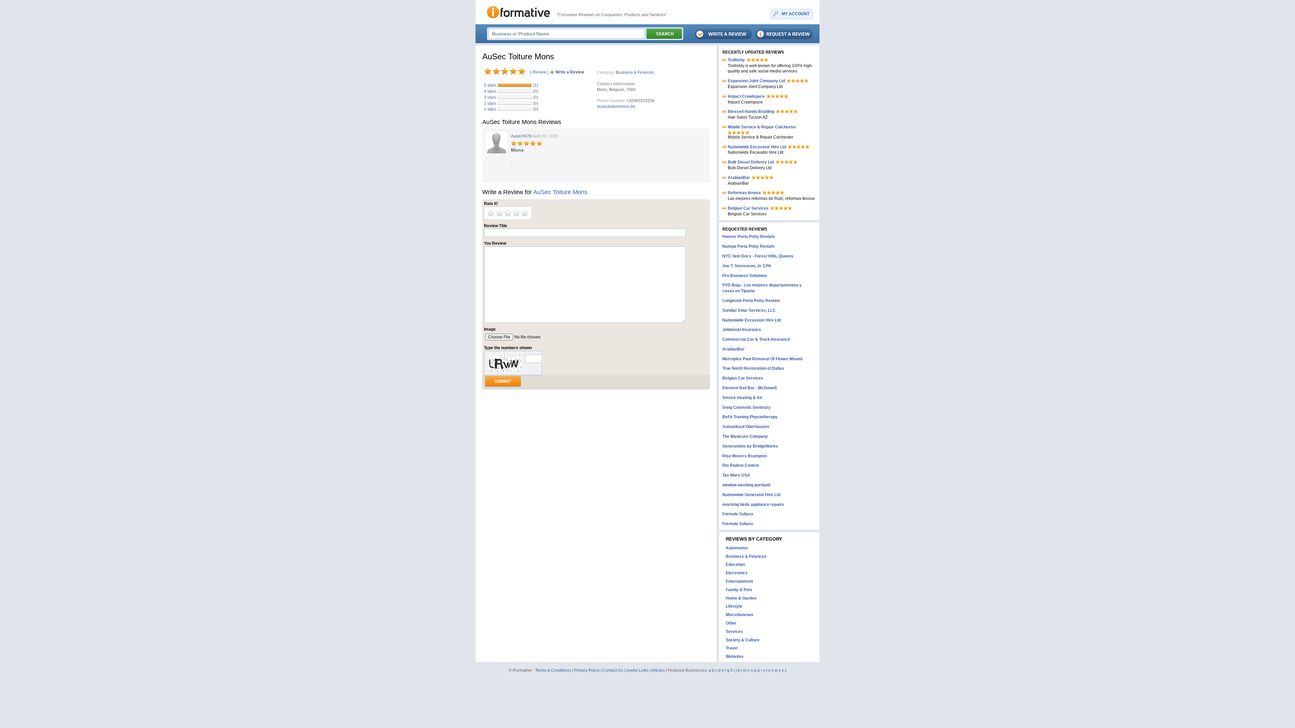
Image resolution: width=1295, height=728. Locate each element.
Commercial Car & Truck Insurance (756, 339)
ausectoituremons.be (616, 106)
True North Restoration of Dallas (753, 368)
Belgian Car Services (748, 208)
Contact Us (613, 670)
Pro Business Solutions (744, 275)
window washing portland (746, 485)
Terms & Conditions (553, 670)
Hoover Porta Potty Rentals (748, 236)
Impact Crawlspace (746, 96)
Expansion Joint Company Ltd (756, 81)
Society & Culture (742, 640)
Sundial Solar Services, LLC (749, 310)
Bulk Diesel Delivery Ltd (751, 162)
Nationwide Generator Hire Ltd (751, 494)
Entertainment (739, 581)
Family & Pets (739, 589)
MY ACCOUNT (795, 13)
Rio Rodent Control (740, 465)
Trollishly (736, 60)
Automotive (737, 548)
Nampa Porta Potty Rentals (748, 246)
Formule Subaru (737, 514)
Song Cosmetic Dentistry (746, 407)
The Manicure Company (745, 436)
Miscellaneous (739, 614)
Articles (658, 670)
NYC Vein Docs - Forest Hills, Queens (758, 256)
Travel (732, 648)
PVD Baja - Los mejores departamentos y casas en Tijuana (762, 288)
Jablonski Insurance (741, 329)
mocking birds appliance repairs (753, 504)
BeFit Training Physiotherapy (750, 417)
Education (735, 564)
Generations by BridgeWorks (750, 446)
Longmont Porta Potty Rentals (751, 300)
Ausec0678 (521, 136)
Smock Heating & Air (742, 397)
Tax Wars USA (736, 475)
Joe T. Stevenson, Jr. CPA (746, 266)
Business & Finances (635, 72)
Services (734, 631)
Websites (735, 656)
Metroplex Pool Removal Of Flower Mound (762, 359)
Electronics (737, 573)
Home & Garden (741, 598)
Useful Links (637, 670)
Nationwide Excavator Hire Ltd (757, 147)
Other (731, 623)
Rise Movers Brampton (744, 456)
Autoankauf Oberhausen (745, 426)
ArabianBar (739, 177)
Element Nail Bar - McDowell (749, 388)
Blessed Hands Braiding (751, 111)
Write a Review (569, 72)
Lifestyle (734, 606)
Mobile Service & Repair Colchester (762, 127)
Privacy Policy (587, 670)
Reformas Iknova (744, 192)
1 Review (538, 72)
